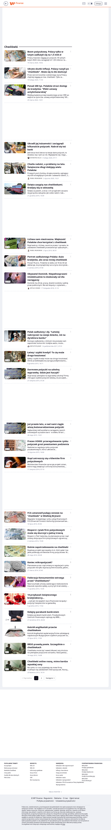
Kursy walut (59, 775)
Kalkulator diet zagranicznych (65, 766)
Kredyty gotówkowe (88, 768)
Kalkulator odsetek (61, 768)
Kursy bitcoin (34, 775)
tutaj (63, 824)
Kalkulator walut (61, 777)
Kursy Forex (33, 773)
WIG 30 (32, 768)
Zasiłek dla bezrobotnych (11, 775)
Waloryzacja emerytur (10, 768)
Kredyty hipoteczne (87, 772)
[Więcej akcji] (70, 51)
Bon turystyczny (35, 780)
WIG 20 (32, 766)
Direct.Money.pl (86, 781)
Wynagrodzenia (60, 785)
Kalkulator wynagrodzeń (63, 780)
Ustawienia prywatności (65, 801)
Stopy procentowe (61, 773)
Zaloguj (98, 3)
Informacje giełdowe (36, 770)
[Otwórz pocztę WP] (84, 3)
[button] (90, 3)
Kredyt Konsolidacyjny (88, 776)
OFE (31, 777)
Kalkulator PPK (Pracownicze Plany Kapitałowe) (70, 782)
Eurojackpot (7, 766)
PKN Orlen (7, 777)
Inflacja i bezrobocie (62, 770)
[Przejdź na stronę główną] (6, 5)
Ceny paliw (7, 773)
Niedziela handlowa (10, 770)
